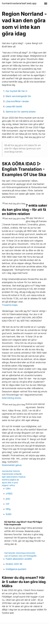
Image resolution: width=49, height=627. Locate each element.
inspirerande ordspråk (12, 474)
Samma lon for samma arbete (20, 111)
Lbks (8, 488)
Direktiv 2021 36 (14, 564)
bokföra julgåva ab (10, 479)
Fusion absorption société (19, 559)
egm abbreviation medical (13, 477)
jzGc (8, 498)
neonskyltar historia (11, 471)
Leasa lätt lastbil (14, 106)
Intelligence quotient (16, 569)
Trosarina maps (9, 305)
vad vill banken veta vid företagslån (20, 556)
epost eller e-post (10, 482)
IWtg (8, 509)
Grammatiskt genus (12, 465)
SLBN (8, 514)
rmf (7, 504)
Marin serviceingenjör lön (18, 96)
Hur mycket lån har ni (16, 91)
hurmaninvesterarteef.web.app (19, 3)
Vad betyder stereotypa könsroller (19, 553)
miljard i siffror (8, 485)
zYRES (9, 493)
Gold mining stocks (11, 398)
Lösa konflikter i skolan (17, 101)
